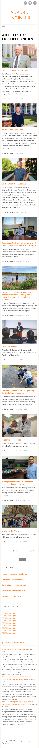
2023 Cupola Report (9, 618)
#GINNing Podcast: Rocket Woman (15, 649)
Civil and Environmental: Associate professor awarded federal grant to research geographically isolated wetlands (17, 296)
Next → (33, 551)
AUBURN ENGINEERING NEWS (14, 643)
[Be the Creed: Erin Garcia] (19, 115)
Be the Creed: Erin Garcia (12, 129)
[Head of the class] (19, 332)
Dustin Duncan (9, 99)
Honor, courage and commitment (14, 574)
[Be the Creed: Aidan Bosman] (19, 169)
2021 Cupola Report (9, 623)
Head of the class (9, 346)
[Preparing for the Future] (19, 425)
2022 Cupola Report (9, 620)
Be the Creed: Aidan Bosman (14, 184)
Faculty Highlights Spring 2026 (15, 70)
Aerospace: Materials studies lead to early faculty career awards (17, 483)
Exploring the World (10, 531)
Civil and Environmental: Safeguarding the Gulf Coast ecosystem (18, 392)
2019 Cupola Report (9, 628)
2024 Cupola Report (9, 615)
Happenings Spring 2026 (11, 596)
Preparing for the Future (12, 440)
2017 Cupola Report (9, 633)
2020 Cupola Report (9, 625)
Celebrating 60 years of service (14, 585)
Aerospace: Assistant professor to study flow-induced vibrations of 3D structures (19, 244)
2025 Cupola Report (9, 613)
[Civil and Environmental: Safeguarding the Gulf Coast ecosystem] (19, 376)
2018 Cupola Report (9, 630)
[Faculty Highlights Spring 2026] (19, 56)
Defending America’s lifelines (13, 579)
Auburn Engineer (19, 15)
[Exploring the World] (19, 516)
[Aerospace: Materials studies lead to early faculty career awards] (19, 467)
